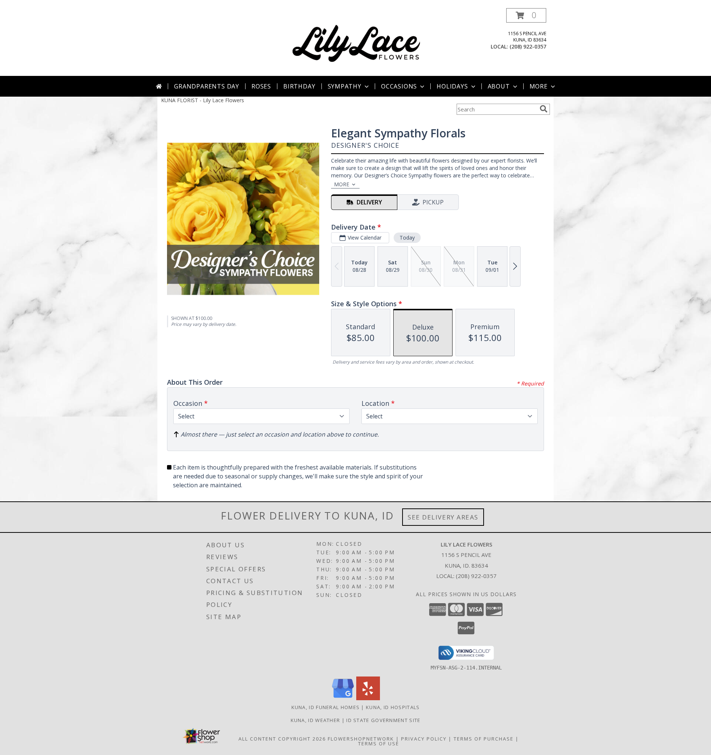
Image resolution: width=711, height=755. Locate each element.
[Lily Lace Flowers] (356, 42)
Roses (261, 86)
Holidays (452, 86)
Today (407, 237)
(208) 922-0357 (528, 46)
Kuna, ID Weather (315, 720)
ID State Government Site (383, 720)
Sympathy (344, 86)
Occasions (399, 86)
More (539, 86)
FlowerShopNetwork (361, 738)
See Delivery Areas (443, 517)
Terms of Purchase (484, 738)
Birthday (299, 86)
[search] (544, 109)
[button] (526, 15)
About (499, 86)
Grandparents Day (206, 86)
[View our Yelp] (368, 698)
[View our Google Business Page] (343, 698)
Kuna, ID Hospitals (393, 707)
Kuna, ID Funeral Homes (325, 707)
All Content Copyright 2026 (282, 738)
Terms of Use (378, 743)
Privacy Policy (424, 738)
